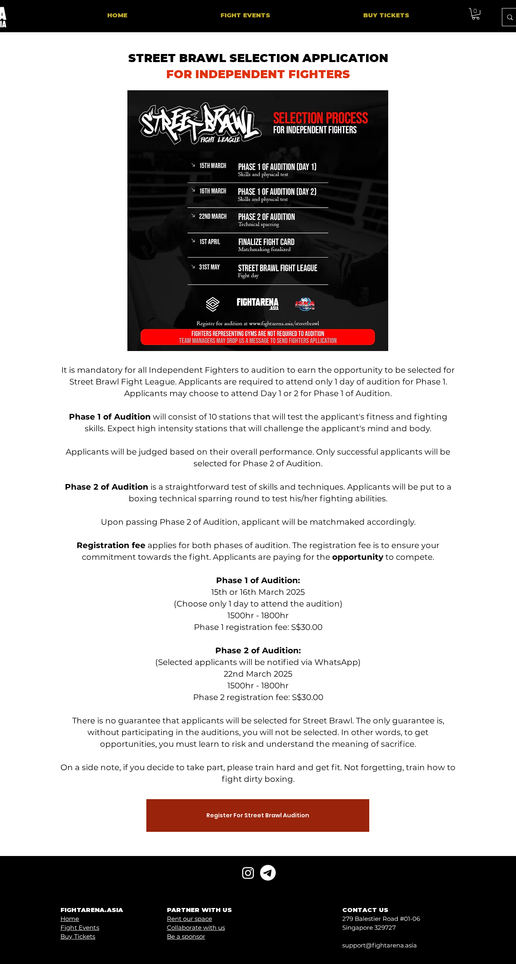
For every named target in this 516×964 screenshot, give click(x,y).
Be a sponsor (186, 936)
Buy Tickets (78, 936)
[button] (476, 14)
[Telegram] (268, 873)
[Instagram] (248, 873)
